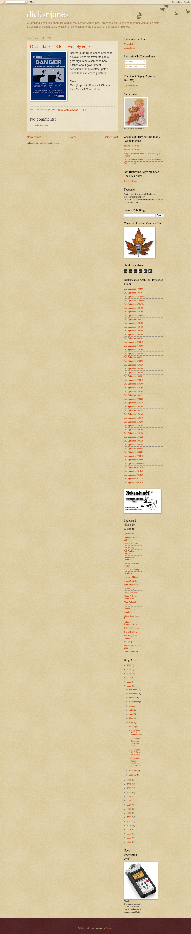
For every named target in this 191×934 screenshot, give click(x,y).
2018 (129, 788)
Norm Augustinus (131, 585)
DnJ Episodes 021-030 (133, 475)
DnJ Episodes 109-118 (133, 441)
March (132, 726)
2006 (129, 838)
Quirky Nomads (130, 592)
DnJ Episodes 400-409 (133, 331)
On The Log (129, 588)
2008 (129, 830)
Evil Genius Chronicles (129, 552)
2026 (129, 665)
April (131, 722)
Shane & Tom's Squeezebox (130, 597)
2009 (129, 825)
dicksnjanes (48, 14)
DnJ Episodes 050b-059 (134, 463)
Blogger (109, 928)
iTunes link (128, 44)
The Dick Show (130, 181)
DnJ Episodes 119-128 (133, 437)
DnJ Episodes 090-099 (133, 448)
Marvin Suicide (130, 581)
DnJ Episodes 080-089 (133, 452)
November (134, 693)
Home (73, 137)
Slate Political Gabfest (130, 603)
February (133, 771)
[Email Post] (85, 109)
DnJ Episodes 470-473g (134, 304)
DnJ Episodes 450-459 (133, 312)
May (131, 718)
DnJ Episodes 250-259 (133, 388)
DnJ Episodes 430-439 (133, 319)
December (134, 689)
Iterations (128, 573)
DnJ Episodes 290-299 (133, 372)
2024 (129, 673)
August (132, 706)
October (133, 698)
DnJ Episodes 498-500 (133, 289)
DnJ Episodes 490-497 (133, 293)
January (133, 775)
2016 (129, 797)
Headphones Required (129, 558)
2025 (129, 669)
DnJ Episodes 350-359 (133, 350)
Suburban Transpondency (130, 623)
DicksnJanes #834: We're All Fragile (135, 752)
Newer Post (34, 137)
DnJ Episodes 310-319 (133, 365)
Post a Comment (41, 125)
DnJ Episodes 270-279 (133, 380)
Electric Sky (129, 547)
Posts (130, 62)
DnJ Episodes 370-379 (133, 342)
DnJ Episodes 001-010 (133, 482)
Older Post (111, 137)
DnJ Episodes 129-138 (133, 433)
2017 (129, 792)
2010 (129, 821)
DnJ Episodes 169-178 (133, 418)
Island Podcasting (131, 569)
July (131, 710)
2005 (129, 842)
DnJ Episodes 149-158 (133, 425)
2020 (129, 780)
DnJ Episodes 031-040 (133, 471)
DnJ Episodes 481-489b (134, 296)
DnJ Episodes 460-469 (133, 308)
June (131, 714)
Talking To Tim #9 (131, 146)
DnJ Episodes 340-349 (133, 353)
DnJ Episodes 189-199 (133, 410)
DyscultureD (129, 534)
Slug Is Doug (129, 608)
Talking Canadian (131, 628)
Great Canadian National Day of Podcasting (142, 159)
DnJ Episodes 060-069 (133, 460)
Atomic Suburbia (131, 543)
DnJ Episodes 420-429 (133, 323)
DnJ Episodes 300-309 (133, 369)
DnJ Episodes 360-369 (133, 346)
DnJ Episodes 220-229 (133, 399)
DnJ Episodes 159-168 (133, 422)
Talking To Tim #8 (131, 150)
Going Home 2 (130, 163)
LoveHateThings (131, 577)
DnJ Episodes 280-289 (133, 376)
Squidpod (128, 612)
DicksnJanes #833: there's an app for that (135, 761)
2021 (129, 686)
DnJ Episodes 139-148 (133, 429)
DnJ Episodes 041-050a (134, 467)
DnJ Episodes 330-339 (133, 357)
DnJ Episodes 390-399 (133, 334)
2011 (129, 817)
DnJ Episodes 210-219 (133, 403)
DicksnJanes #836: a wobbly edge (60, 46)
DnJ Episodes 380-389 (133, 338)
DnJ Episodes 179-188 (133, 414)
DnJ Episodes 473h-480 (134, 300)
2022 (129, 682)
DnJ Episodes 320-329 (133, 361)
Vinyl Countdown (131, 652)
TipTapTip (128, 642)
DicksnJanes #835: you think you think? (134, 742)
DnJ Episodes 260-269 (133, 384)
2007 (129, 834)
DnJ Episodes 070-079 (133, 456)
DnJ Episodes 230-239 (133, 395)
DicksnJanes (129, 48)
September (134, 702)
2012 (129, 813)
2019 (129, 784)
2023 (129, 678)
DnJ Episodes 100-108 (133, 444)
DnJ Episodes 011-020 (133, 479)
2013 (129, 809)
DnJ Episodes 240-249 (133, 391)
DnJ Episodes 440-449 (133, 315)
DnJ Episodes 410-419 (133, 327)
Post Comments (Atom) (49, 143)
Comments (132, 66)
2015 (129, 801)
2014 (129, 805)
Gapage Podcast (131, 85)
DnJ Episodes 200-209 (133, 407)
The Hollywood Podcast (130, 637)
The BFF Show (130, 632)
